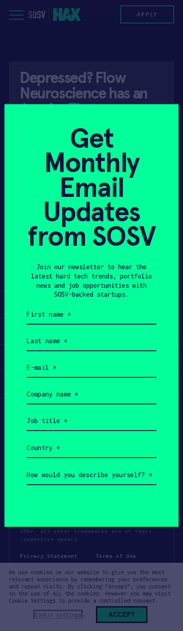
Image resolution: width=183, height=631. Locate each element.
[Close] (161, 121)
